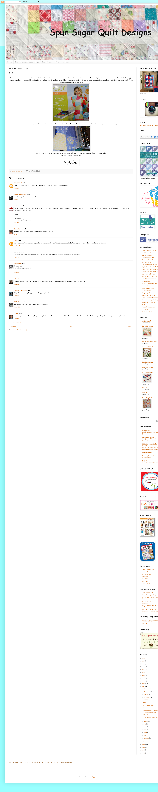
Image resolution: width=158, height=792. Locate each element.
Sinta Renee (18, 279)
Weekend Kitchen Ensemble (150, 305)
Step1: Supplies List (147, 593)
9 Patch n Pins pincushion (149, 250)
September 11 (147, 708)
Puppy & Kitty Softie (148, 288)
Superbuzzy (145, 581)
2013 (143, 675)
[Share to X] (35, 171)
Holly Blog (145, 461)
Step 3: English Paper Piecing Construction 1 (150, 598)
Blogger (94, 777)
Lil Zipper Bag (146, 281)
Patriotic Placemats (147, 286)
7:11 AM (16, 257)
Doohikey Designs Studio (149, 456)
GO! (144, 703)
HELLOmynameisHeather (149, 444)
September (147, 697)
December (147, 689)
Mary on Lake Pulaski (20, 290)
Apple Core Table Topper (149, 253)
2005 (143, 753)
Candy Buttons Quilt (148, 258)
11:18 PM (16, 200)
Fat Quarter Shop (147, 574)
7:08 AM (17, 246)
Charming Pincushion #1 (149, 260)
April (145, 732)
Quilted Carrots (146, 291)
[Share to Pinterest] (39, 171)
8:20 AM (17, 307)
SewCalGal (17, 206)
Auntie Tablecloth (147, 255)
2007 (143, 747)
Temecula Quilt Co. (148, 347)
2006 (143, 750)
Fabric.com (145, 577)
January (146, 741)
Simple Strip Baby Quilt (148, 295)
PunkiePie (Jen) (18, 229)
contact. (66, 62)
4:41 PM (16, 296)
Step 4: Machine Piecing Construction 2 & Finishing (150, 610)
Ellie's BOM (145, 579)
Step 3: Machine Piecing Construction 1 (148, 602)
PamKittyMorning (147, 362)
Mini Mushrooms (147, 572)
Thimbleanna (18, 302)
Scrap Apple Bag (146, 293)
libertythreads (18, 183)
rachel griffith (18, 263)
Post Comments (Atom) (23, 330)
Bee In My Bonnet (147, 326)
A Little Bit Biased (147, 372)
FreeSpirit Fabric (147, 453)
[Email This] (30, 171)
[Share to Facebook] (37, 171)
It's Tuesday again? (148, 705)
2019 (143, 658)
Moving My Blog (146, 458)
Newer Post (13, 327)
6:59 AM (16, 234)
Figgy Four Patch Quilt (148, 274)
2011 (143, 681)
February (146, 738)
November (147, 692)
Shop (57, 62)
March (146, 735)
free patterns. (47, 62)
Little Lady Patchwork (148, 570)
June (145, 727)
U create (144, 388)
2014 (143, 672)
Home (9, 62)
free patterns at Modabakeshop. (27, 62)
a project (145, 700)
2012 (143, 678)
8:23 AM (17, 273)
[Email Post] (26, 171)
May (145, 730)
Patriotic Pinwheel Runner (149, 283)
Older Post (129, 327)
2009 (143, 686)
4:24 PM (16, 284)
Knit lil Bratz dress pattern (149, 279)
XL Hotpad (145, 310)
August (146, 721)
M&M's (145, 715)
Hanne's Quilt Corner (148, 398)
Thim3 (16, 313)
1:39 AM (16, 223)
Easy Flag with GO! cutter (149, 265)
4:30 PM (16, 319)
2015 (143, 670)
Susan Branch (146, 584)
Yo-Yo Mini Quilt (147, 312)
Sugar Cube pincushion (148, 302)
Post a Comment (16, 323)
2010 (143, 684)
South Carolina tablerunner (150, 298)
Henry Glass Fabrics (148, 437)
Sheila (16, 240)
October (146, 695)
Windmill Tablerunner (148, 307)
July (145, 724)
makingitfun (146, 430)
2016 (143, 667)
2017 (143, 664)
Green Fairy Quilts (147, 367)
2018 (143, 661)
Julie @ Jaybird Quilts (20, 194)
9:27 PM (16, 188)
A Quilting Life (146, 321)
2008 (143, 745)
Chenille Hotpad (146, 262)
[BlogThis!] (32, 171)
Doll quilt (144, 624)
